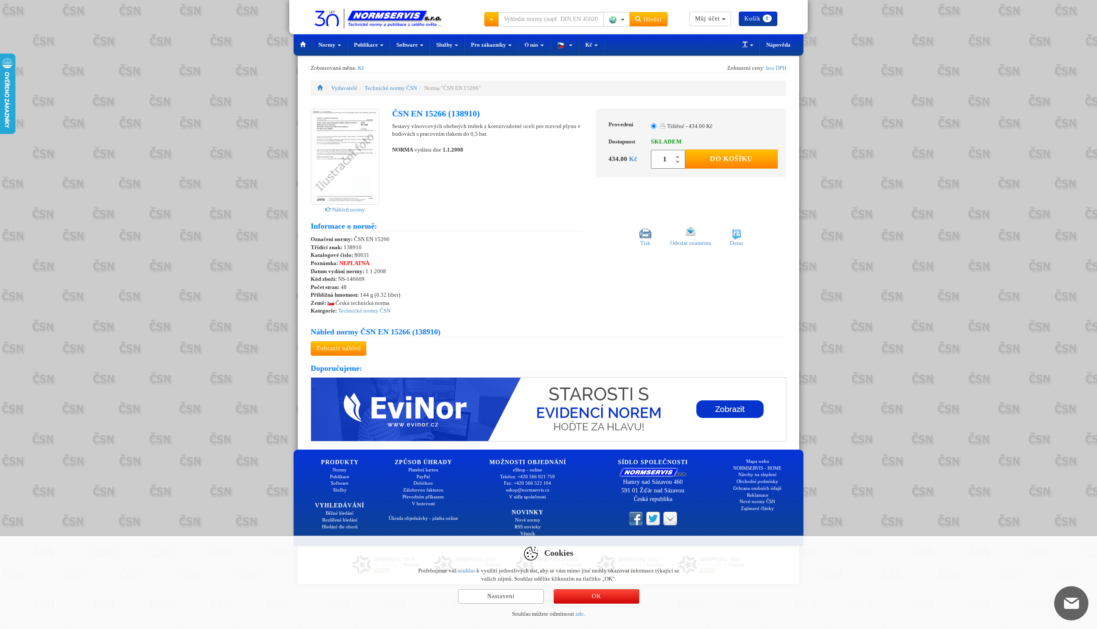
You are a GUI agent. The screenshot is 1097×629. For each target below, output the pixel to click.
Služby (445, 45)
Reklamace (757, 495)
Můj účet (708, 18)
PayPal (423, 476)
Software (407, 45)
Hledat (651, 19)
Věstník (527, 533)
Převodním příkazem (423, 496)
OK (596, 596)
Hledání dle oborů (340, 526)
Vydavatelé (344, 88)
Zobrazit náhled (338, 348)
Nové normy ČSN (757, 501)
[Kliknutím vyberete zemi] (616, 19)
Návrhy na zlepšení (757, 474)
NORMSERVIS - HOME (757, 468)
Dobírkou (423, 483)
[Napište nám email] (670, 517)
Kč (589, 45)
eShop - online (527, 469)
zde (579, 614)
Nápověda (778, 45)
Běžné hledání (340, 513)
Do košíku (731, 158)
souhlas (466, 570)
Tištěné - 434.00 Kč (689, 126)
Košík (756, 18)
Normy (327, 45)
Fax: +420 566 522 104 (527, 483)
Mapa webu (757, 461)
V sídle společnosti (527, 496)
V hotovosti (423, 503)
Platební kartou (423, 469)
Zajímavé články (757, 508)
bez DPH (776, 68)
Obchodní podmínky (757, 481)
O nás (532, 45)
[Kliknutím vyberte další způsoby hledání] (491, 19)
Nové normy (527, 519)
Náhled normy (348, 209)
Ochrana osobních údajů (757, 488)
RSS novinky (528, 526)
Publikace (366, 45)
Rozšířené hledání (339, 519)
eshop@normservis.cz (527, 489)
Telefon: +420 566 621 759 (527, 476)
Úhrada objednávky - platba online (423, 518)
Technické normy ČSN (391, 88)
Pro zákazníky (489, 45)
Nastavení (501, 596)
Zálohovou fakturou (423, 489)
